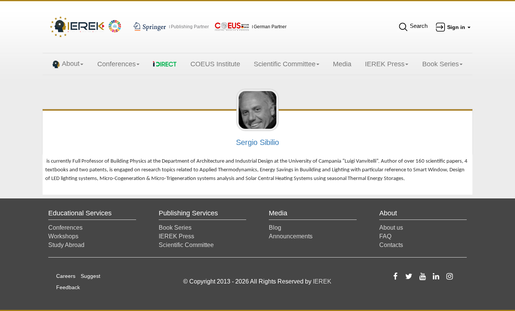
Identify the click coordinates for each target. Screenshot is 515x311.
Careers (65, 276)
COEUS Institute (215, 64)
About (71, 63)
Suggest (90, 276)
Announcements (291, 236)
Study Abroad (66, 245)
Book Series (440, 64)
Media (342, 64)
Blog (275, 227)
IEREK (322, 281)
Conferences (116, 64)
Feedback (68, 287)
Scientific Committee (285, 64)
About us (391, 227)
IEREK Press (385, 64)
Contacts (391, 245)
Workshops (63, 236)
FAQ (385, 236)
